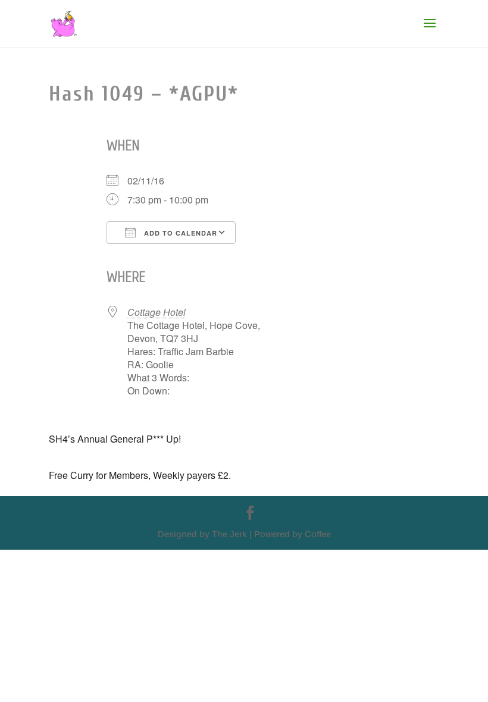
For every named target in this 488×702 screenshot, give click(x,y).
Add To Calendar (179, 232)
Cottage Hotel (156, 312)
